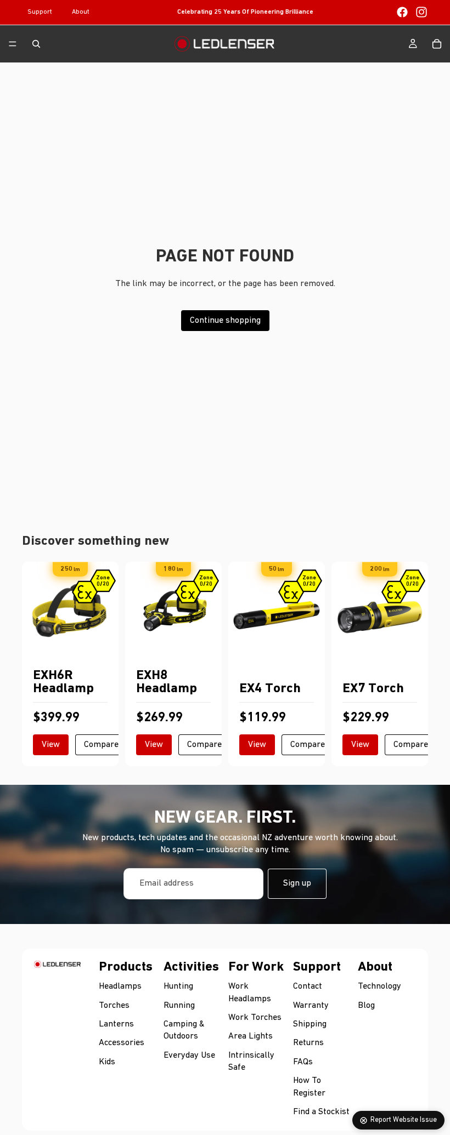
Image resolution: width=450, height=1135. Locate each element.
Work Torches (255, 1017)
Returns (308, 1043)
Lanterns (116, 1023)
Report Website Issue (403, 1119)
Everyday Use (189, 1055)
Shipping (310, 1023)
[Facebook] (402, 12)
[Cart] (437, 44)
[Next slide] (106, 610)
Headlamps (120, 986)
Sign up (297, 883)
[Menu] (12, 43)
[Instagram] (421, 12)
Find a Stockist (321, 1111)
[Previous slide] (34, 610)
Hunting (178, 986)
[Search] (36, 44)
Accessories (121, 1043)
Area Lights (250, 1036)
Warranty (311, 1005)
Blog (366, 1005)
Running (179, 1005)
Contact (307, 986)
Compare (101, 744)
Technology (379, 986)
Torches (114, 1005)
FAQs (303, 1061)
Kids (107, 1061)
